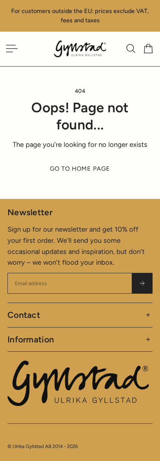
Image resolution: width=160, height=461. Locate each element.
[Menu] (10, 48)
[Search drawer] (131, 48)
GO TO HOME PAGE (80, 168)
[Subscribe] (142, 283)
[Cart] (148, 48)
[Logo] (80, 49)
